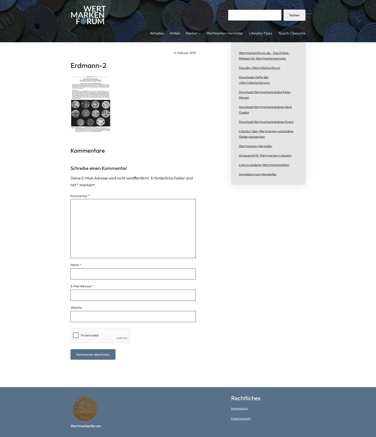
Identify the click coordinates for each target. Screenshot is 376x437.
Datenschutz (241, 418)
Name (75, 265)
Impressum (239, 408)
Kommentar (80, 196)
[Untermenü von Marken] (199, 33)
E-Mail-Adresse (81, 286)
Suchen (294, 15)
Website (76, 307)
